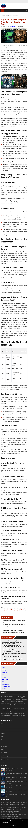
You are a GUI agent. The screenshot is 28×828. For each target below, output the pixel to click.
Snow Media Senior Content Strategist (11, 656)
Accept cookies (14, 825)
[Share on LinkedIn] (14, 610)
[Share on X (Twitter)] (8, 610)
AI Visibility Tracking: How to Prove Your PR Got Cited (14, 628)
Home (2, 14)
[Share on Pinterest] (11, 610)
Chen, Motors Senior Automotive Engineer (12, 649)
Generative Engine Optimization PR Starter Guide (13, 630)
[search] (26, 10)
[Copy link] (24, 610)
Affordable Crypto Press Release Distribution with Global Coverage (16, 794)
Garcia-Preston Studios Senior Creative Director (13, 658)
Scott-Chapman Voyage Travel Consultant (12, 659)
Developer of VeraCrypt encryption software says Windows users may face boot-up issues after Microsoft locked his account (13, 642)
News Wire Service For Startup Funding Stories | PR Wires (14, 654)
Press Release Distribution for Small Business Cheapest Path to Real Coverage (16, 790)
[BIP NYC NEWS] (3, 6)
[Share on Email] (21, 610)
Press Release (8, 14)
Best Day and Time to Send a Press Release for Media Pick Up (13, 621)
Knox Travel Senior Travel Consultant (11, 651)
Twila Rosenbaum (13, 26)
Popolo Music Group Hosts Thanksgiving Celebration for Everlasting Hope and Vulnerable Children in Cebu (13, 647)
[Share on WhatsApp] (17, 610)
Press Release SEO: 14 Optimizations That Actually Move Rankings (13, 625)
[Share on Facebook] (4, 610)
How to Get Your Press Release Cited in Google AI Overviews (12, 633)
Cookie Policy (8, 822)
